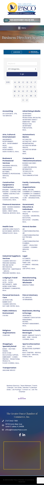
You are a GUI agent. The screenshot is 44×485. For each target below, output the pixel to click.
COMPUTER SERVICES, (30, 167)
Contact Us (26, 390)
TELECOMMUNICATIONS (30, 175)
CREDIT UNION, (12, 211)
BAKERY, (25, 335)
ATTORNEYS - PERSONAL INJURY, (31, 266)
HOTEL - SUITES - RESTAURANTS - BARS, (10, 283)
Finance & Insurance (11, 204)
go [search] (23, 74)
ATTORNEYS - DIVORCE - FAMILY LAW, (31, 262)
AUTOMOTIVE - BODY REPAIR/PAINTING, (30, 142)
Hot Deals (18, 388)
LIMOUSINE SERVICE (9, 370)
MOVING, (25, 322)
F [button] (35, 82)
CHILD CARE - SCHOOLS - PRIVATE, (31, 213)
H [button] (19, 87)
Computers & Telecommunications (32, 159)
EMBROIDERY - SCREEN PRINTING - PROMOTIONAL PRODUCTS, (11, 359)
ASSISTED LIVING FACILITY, (11, 229)
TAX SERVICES (7, 116)
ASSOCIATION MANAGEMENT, (7, 169)
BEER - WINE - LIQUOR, (30, 337)
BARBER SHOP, (7, 302)
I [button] (23, 87)
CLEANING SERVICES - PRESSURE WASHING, (10, 262)
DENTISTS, (16, 231)
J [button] (27, 87)
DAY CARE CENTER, (9, 306)
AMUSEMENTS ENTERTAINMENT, (8, 141)
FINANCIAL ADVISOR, (9, 213)
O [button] (23, 91)
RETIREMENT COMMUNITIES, (11, 288)
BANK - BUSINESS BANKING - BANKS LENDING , (12, 208)
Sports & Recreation (31, 344)
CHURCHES (6, 335)
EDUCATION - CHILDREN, (31, 220)
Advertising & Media (31, 111)
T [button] (18, 96)
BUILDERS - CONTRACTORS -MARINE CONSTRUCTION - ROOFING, (12, 194)
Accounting (8, 111)
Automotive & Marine (29, 135)
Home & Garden (29, 226)
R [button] (35, 91)
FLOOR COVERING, (9, 363)
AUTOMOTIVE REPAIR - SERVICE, (30, 147)
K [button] (31, 87)
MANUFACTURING (28, 285)
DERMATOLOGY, (8, 233)
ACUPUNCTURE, (8, 300)
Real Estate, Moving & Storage (31, 312)
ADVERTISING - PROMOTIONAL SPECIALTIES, (32, 117)
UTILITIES (5, 316)
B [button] (19, 82)
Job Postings (16, 390)
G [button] (15, 87)
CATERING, (26, 339)
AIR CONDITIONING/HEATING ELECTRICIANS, (31, 235)
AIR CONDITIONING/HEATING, (31, 230)
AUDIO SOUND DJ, (9, 152)
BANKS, (5, 211)
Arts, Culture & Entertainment (9, 135)
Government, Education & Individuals (28, 206)
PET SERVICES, (27, 298)
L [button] (34, 87)
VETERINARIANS (27, 300)
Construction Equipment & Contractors (8, 184)
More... (25, 130)
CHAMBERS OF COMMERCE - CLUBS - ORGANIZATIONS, (32, 195)
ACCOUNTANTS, (8, 114)
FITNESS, (25, 357)
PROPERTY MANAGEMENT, (31, 324)
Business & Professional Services (8, 160)
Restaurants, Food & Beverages (31, 331)
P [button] (27, 91)
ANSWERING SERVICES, (10, 166)
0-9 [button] (7, 82)
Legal (25, 256)
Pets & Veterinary (30, 295)
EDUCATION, (27, 218)
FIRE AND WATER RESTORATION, (8, 266)
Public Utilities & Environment (10, 312)
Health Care (8, 226)
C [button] (23, 82)
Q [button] (31, 91)
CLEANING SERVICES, (9, 304)
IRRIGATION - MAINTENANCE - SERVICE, (12, 270)
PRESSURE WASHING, (9, 273)
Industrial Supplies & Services (12, 257)
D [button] (27, 82)
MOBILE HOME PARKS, (9, 286)
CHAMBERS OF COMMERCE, (32, 192)
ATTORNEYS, (27, 259)
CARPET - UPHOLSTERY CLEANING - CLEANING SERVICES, (30, 247)
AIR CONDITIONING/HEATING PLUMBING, (31, 241)
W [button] (31, 96)
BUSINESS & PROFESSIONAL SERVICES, (11, 175)
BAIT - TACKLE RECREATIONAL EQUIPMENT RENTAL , (31, 349)
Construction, (7, 200)
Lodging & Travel (10, 278)
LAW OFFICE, (27, 269)
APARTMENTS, (27, 316)
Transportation (9, 368)
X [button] (35, 96)
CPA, (15, 114)
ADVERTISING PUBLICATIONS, (27, 127)
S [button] (14, 96)
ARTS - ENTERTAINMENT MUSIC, (10, 145)
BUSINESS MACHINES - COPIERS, (30, 164)
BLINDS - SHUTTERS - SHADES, (9, 350)
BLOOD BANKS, (7, 231)
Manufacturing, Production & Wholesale (30, 280)
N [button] (18, 91)
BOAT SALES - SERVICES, (31, 355)
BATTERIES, (6, 172)
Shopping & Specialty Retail (9, 345)
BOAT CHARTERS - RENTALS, (32, 353)
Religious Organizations (9, 331)
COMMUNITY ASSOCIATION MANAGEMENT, (31, 319)
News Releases (26, 386)
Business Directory (13, 386)
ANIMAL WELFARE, (28, 190)
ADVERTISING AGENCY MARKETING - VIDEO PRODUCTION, (30, 122)
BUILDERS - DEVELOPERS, (11, 198)
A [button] (15, 82)
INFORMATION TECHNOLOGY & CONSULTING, (28, 171)
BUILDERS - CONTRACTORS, (12, 190)
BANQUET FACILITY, (34, 335)
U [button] (22, 96)
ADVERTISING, (27, 114)
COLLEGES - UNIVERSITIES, (31, 216)
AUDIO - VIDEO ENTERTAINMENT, (8, 149)
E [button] (31, 82)
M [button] (14, 91)
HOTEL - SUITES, (8, 280)
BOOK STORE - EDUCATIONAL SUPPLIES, (11, 354)
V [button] (26, 96)
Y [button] (23, 100)
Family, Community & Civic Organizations (31, 184)
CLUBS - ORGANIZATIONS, (31, 198)
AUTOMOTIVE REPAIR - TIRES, (30, 151)
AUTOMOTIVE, (27, 139)
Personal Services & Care (11, 296)
